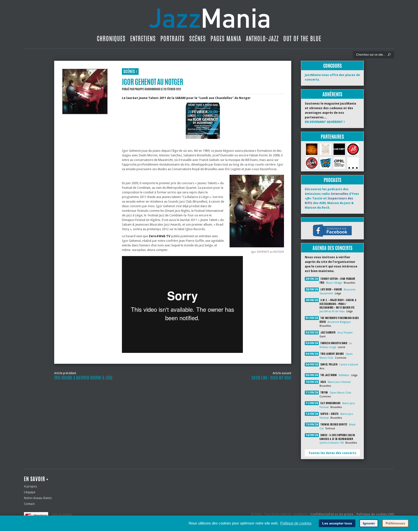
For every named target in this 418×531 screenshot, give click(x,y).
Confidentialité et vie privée (331, 514)
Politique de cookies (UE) (375, 514)
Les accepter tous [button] (337, 523)
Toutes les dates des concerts (332, 453)
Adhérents (332, 94)
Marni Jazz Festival (339, 382)
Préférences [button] (395, 523)
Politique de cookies (296, 523)
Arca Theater (345, 332)
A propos (30, 486)
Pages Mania (225, 38)
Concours (332, 65)
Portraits (172, 38)
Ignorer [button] (369, 523)
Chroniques (111, 38)
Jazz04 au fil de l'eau (332, 311)
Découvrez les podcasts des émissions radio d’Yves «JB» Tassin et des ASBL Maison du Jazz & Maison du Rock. (332, 198)
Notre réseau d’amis (38, 498)
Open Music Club (340, 392)
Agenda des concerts (332, 247)
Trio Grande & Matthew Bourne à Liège (83, 378)
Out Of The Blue (302, 38)
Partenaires (332, 136)
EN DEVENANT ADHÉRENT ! (325, 122)
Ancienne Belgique (339, 322)
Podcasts (332, 179)
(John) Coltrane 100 (332, 442)
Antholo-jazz (262, 38)
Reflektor (344, 375)
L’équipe (29, 492)
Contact (29, 504)
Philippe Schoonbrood (147, 89)
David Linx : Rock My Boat (271, 378)
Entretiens (143, 38)
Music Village (334, 282)
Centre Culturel (348, 364)
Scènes (197, 38)
